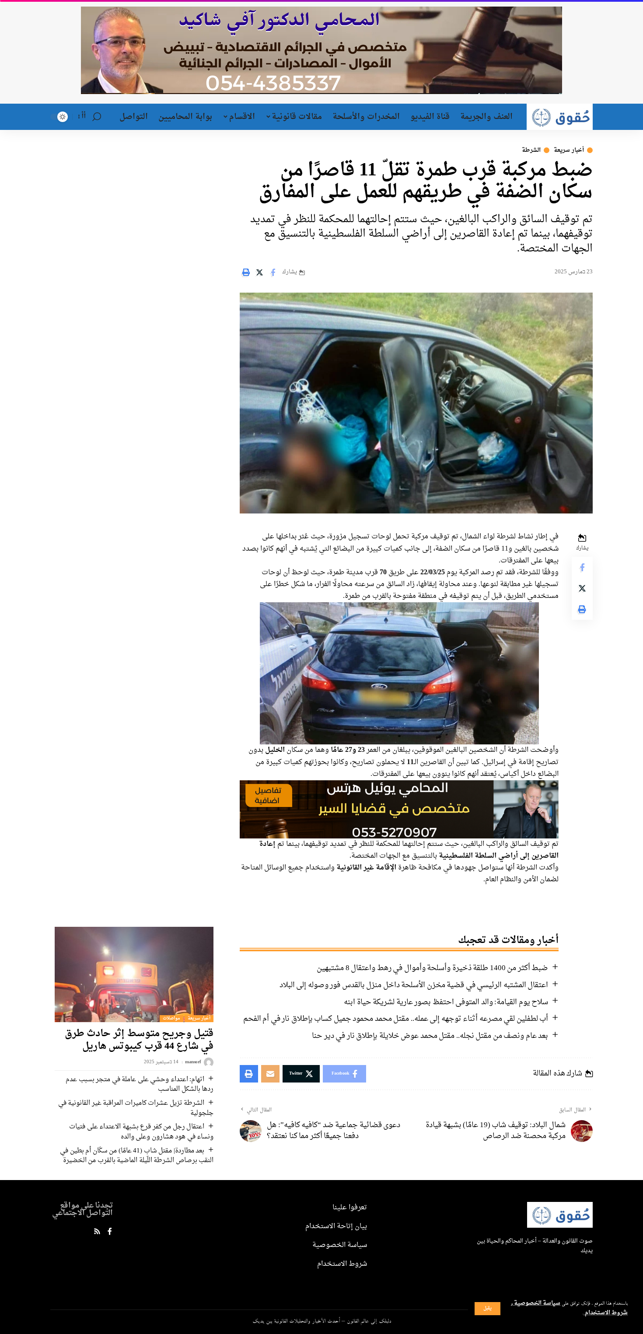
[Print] (246, 272)
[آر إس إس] (97, 1232)
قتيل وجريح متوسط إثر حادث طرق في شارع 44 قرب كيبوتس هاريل (139, 1039)
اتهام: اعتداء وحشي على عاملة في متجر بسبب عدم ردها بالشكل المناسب (139, 1084)
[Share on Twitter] (259, 272)
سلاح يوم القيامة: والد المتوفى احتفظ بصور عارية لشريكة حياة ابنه (446, 1002)
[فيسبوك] (109, 1232)
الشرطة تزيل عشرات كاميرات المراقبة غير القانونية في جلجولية (136, 1108)
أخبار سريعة (569, 150)
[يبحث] (96, 116)
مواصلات (171, 1018)
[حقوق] (560, 117)
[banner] (399, 810)
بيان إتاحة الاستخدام (336, 1226)
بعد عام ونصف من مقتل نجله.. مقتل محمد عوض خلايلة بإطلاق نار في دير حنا (430, 1036)
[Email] (270, 1074)
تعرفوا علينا (349, 1207)
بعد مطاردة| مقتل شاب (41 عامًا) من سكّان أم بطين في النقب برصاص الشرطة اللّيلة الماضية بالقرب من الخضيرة (136, 1156)
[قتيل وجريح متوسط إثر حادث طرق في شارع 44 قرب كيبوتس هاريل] (134, 974)
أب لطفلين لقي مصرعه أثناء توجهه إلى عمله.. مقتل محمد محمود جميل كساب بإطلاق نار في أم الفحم (396, 1019)
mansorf (193, 1062)
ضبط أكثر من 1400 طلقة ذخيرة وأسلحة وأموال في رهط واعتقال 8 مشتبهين (432, 968)
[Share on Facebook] (273, 272)
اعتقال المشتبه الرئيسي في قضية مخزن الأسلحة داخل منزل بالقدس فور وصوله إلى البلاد (414, 985)
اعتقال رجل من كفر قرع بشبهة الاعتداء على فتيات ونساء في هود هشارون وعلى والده (141, 1132)
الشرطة (531, 150)
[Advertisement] (128, 202)
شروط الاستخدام (606, 1313)
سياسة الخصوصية (536, 1303)
